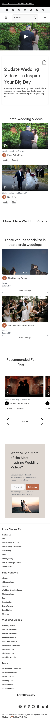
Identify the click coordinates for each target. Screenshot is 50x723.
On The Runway (8, 688)
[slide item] (23, 272)
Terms (13, 494)
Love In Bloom (7, 684)
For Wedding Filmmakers (11, 546)
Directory (5, 578)
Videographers (8, 582)
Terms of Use (7, 566)
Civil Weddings (8, 653)
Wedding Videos (8, 625)
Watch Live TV (8, 676)
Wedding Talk (7, 680)
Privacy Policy (26, 494)
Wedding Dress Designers (12, 590)
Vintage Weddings (9, 633)
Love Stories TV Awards (11, 668)
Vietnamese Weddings (11, 645)
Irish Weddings (8, 649)
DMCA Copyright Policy (11, 562)
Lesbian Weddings (9, 629)
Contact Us (6, 534)
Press (4, 554)
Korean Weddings (9, 637)
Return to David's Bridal (18, 3)
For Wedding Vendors (10, 542)
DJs (3, 598)
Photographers (8, 594)
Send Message (25, 290)
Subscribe (32, 486)
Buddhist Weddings (9, 657)
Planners (5, 614)
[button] (25, 36)
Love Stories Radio (9, 672)
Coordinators (7, 602)
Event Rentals (7, 606)
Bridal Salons (7, 610)
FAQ (3, 538)
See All (25, 421)
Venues (5, 586)
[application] (25, 36)
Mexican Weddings (9, 641)
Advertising (6, 550)
